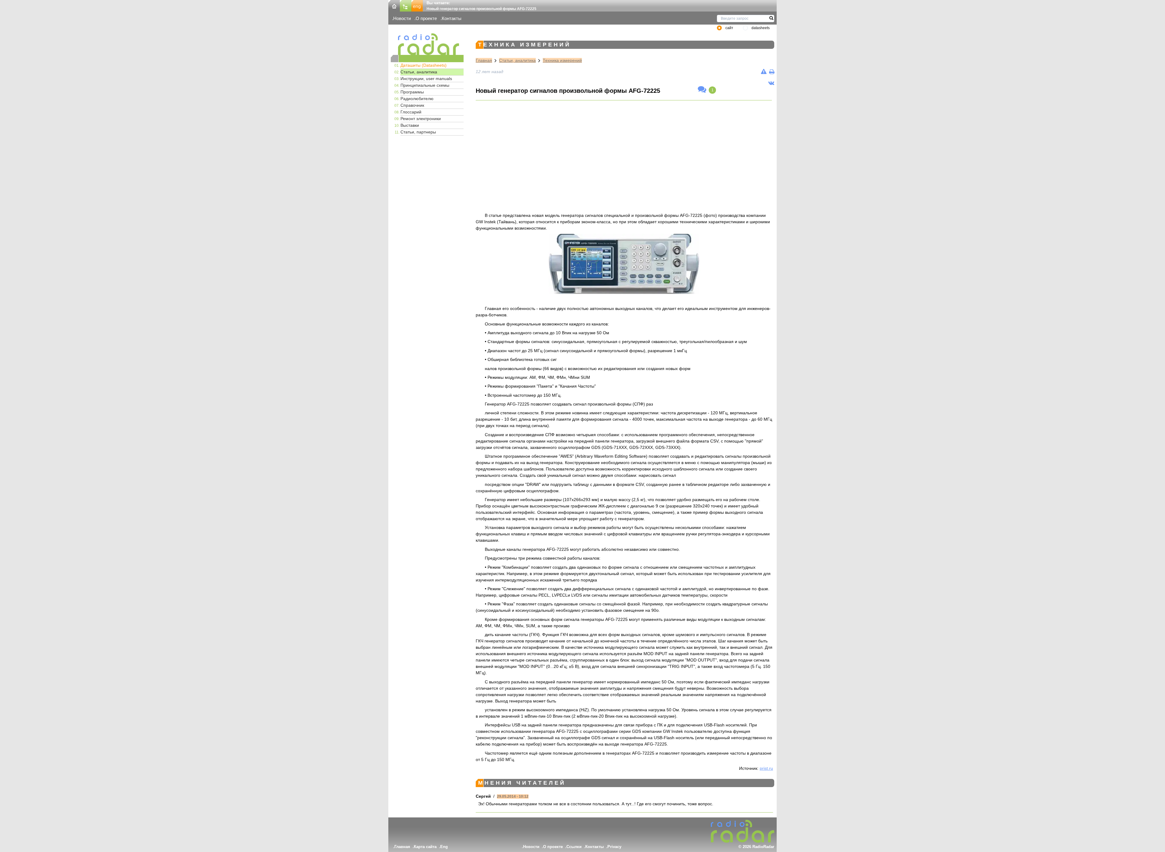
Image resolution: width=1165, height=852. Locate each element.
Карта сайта (425, 846)
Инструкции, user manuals (426, 78)
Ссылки (574, 846)
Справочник (412, 105)
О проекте (426, 18)
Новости (402, 18)
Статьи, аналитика (418, 71)
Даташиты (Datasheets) (423, 65)
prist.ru (766, 768)
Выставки (409, 125)
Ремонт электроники (420, 118)
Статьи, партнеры (418, 132)
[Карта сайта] (405, 5)
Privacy (614, 846)
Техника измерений (562, 60)
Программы (412, 91)
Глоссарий (410, 111)
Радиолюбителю (417, 98)
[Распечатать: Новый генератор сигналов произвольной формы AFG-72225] (771, 71)
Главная (484, 60)
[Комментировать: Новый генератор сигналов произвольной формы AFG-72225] (702, 89)
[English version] (417, 5)
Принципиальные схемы (424, 85)
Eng (444, 846)
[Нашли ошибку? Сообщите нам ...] (764, 71)
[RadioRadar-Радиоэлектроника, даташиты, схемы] (394, 5)
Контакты (451, 18)
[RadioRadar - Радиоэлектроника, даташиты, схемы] (427, 44)
